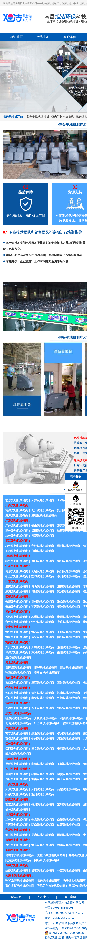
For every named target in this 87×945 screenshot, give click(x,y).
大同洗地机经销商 (42, 789)
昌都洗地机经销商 (42, 870)
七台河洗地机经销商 (18, 723)
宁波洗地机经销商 (42, 545)
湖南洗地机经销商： (18, 611)
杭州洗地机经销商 (16, 545)
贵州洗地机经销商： (18, 743)
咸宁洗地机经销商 (42, 637)
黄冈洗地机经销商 (16, 637)
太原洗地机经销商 (16, 789)
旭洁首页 (16, 37)
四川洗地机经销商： (18, 769)
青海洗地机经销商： (18, 840)
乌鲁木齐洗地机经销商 (19, 855)
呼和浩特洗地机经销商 (19, 880)
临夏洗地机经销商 (68, 824)
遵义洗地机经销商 (42, 748)
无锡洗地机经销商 (42, 571)
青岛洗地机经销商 (42, 586)
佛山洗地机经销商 (42, 525)
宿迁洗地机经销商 (16, 576)
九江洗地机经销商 (42, 510)
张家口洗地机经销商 (18, 672)
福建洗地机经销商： (18, 556)
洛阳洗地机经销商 (68, 647)
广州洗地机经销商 (16, 525)
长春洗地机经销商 (16, 708)
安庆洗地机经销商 (16, 606)
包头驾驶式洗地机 (62, 116)
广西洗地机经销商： (18, 728)
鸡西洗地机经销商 (71, 718)
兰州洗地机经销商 (16, 819)
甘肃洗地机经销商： (18, 814)
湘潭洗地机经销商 (68, 616)
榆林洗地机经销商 (16, 809)
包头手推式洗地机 (38, 116)
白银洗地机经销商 (68, 819)
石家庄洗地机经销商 (18, 667)
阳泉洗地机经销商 (16, 794)
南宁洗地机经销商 (16, 733)
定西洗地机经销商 (16, 824)
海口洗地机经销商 (16, 682)
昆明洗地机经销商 (16, 763)
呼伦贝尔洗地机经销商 (51, 885)
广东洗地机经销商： (18, 520)
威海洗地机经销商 (16, 591)
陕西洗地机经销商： (18, 799)
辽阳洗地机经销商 (16, 698)
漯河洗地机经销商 (42, 652)
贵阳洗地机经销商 (16, 748)
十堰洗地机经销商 (68, 632)
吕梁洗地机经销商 (68, 789)
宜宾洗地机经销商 (42, 779)
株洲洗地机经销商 (42, 616)
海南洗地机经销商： (18, 677)
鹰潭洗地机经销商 (16, 515)
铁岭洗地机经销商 (68, 698)
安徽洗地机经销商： (18, 596)
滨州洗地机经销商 (68, 591)
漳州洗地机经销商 (68, 561)
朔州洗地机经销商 (42, 794)
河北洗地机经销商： (18, 662)
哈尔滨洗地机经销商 (18, 718)
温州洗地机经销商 (68, 545)
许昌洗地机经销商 (16, 652)
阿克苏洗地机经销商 (18, 860)
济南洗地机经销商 (16, 586)
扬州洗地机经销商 (68, 571)
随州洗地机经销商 (68, 637)
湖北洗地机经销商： (18, 627)
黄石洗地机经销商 (42, 632)
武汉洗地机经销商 (16, 632)
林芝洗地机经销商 (68, 870)
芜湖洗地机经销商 (42, 606)
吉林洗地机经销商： (18, 703)
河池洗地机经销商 (68, 738)
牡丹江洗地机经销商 (47, 723)
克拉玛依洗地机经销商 (51, 855)
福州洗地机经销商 (16, 561)
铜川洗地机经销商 (42, 804)
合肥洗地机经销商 (16, 601)
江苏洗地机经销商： (18, 566)
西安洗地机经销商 (16, 804)
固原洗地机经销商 (68, 834)
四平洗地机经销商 (42, 708)
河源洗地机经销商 (42, 535)
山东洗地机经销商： (18, 581)
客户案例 (69, 37)
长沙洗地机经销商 (16, 616)
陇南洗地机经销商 (42, 824)
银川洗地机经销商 (16, 834)
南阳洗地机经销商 (68, 652)
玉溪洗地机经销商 (68, 763)
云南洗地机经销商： (18, 758)
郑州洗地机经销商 (16, 647)
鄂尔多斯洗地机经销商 (19, 885)
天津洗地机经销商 (42, 500)
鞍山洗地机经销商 (68, 692)
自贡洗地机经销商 (68, 774)
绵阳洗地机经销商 (42, 774)
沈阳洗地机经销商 (16, 692)
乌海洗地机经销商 (74, 880)
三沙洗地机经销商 (68, 682)
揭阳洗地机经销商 (42, 530)
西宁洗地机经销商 (16, 845)
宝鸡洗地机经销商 (68, 804)
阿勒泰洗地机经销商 (47, 860)
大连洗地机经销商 (42, 692)
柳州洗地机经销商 (68, 733)
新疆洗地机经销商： (18, 850)
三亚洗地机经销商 (42, 682)
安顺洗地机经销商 (68, 748)
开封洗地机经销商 (42, 647)
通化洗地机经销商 (68, 708)
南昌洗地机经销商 (16, 510)
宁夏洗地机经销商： (18, 829)
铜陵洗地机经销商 (68, 606)
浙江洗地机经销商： (18, 540)
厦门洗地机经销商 (42, 561)
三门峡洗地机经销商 (18, 657)
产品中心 (43, 37)
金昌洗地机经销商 (42, 819)
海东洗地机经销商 (42, 845)
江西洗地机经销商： (18, 505)
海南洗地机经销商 (68, 845)
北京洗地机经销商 (16, 500)
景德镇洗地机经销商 (44, 515)
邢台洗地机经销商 (71, 667)
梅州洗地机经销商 (16, 535)
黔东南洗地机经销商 (18, 753)
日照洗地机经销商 (42, 591)
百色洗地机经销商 (16, 738)
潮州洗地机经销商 (16, 530)
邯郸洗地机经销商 (45, 667)
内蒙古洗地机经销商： (19, 875)
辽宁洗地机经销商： (18, 687)
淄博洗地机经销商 (68, 586)
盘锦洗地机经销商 (42, 698)
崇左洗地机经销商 (42, 733)
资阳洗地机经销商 (16, 779)
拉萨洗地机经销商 (16, 870)
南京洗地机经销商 (16, 571)
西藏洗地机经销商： (18, 865)
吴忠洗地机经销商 (42, 834)
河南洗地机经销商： (18, 642)
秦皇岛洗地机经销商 (47, 672)
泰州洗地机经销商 (68, 576)
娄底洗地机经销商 (68, 621)
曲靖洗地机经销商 (42, 763)
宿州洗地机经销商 (42, 601)
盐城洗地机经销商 (42, 576)
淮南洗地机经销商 (68, 601)
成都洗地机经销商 (16, 774)
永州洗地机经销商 (16, 621)
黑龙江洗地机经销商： (19, 713)
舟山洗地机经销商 (42, 550)
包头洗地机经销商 (48, 880)
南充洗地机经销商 (68, 779)
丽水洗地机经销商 (16, 550)
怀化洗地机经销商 (42, 621)
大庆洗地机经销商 (45, 718)
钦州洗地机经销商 (42, 738)
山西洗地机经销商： (18, 784)
